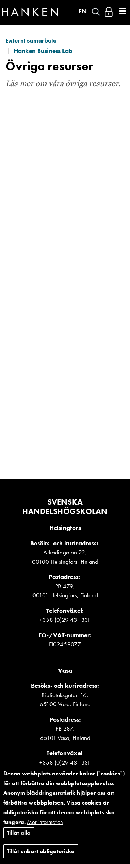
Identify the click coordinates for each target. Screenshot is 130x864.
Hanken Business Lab (43, 51)
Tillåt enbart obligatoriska (41, 851)
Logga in (109, 12)
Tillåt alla (19, 833)
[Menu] (122, 11)
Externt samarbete (30, 40)
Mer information (45, 822)
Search (96, 12)
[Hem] (30, 14)
